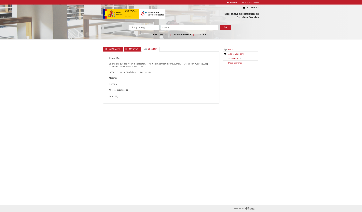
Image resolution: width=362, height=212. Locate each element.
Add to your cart (236, 54)
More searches (235, 63)
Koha (250, 208)
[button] (233, 2)
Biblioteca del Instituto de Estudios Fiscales (241, 15)
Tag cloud (201, 35)
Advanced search (159, 35)
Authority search (182, 35)
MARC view (133, 49)
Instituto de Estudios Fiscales (134, 14)
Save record (234, 58)
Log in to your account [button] (250, 2)
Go (225, 27)
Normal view (114, 49)
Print (230, 49)
